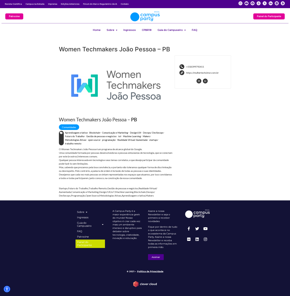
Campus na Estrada (35, 4)
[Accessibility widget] (7, 289)
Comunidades (69, 127)
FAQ (194, 30)
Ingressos (129, 30)
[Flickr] (189, 239)
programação (109, 140)
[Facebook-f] (189, 228)
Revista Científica (13, 4)
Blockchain (94, 132)
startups (153, 140)
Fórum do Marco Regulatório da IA (100, 4)
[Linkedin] (197, 239)
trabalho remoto (73, 143)
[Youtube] (205, 228)
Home (97, 30)
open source (94, 140)
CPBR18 (146, 30)
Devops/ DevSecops (153, 132)
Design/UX (135, 132)
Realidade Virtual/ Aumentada (132, 140)
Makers (146, 136)
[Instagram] (205, 239)
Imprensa (52, 4)
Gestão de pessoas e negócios (101, 136)
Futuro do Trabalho (74, 136)
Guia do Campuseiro (170, 30)
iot (119, 136)
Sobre (110, 30)
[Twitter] (197, 228)
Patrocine (83, 236)
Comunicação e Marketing (115, 132)
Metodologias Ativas (75, 140)
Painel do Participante (84, 244)
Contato (125, 4)
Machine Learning (132, 136)
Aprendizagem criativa (76, 132)
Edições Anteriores (70, 4)
